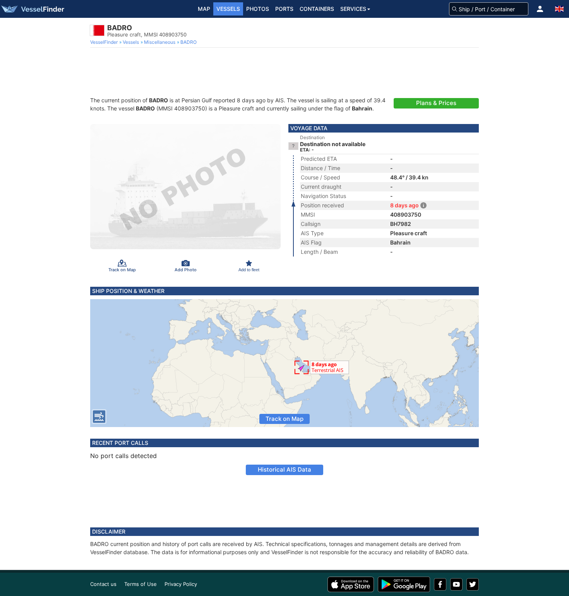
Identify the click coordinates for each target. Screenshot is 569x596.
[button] (540, 9)
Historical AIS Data (284, 469)
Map (204, 8)
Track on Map (284, 418)
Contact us (103, 584)
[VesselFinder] (32, 9)
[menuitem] (104, 42)
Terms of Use (140, 584)
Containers (317, 8)
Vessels (228, 8)
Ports (284, 8)
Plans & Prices (436, 103)
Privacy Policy (181, 584)
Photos (257, 8)
